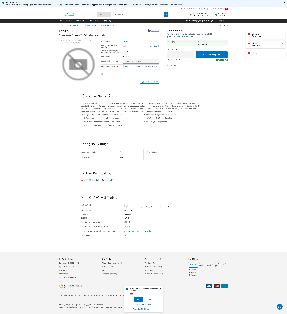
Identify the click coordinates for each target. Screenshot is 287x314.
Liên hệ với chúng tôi (193, 9)
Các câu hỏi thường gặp (68, 277)
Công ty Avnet (64, 304)
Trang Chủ (63, 25)
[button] (65, 21)
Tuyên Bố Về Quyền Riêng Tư (69, 295)
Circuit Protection (75, 25)
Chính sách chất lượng (153, 267)
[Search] (166, 14)
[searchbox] (137, 14)
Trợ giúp (205, 9)
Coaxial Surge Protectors (108, 25)
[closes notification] (284, 2)
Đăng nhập (196, 13)
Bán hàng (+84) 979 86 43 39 (70, 263)
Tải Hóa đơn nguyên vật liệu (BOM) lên (200, 21)
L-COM (125, 41)
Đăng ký (204, 13)
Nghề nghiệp (150, 270)
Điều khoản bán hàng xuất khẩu (117, 295)
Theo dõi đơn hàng (217, 9)
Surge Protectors (90, 25)
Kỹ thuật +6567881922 (67, 267)
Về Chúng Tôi (150, 263)
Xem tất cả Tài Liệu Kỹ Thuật (147, 66)
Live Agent (63, 270)
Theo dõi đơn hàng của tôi (112, 263)
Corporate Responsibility (154, 274)
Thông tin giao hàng (109, 274)
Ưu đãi (183, 9)
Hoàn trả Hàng (107, 270)
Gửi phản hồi (63, 274)
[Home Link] (67, 14)
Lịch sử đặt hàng (108, 267)
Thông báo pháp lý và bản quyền (93, 295)
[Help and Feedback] (280, 307)
